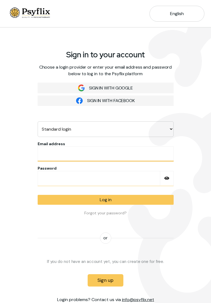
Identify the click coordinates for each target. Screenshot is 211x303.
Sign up (105, 280)
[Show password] (167, 178)
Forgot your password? (105, 213)
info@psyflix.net (138, 299)
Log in (106, 200)
